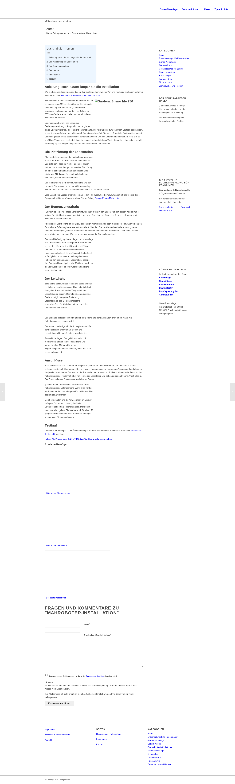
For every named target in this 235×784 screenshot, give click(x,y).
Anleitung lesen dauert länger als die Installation (71, 57)
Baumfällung (165, 281)
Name (87, 624)
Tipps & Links (165, 82)
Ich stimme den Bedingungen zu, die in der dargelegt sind (83, 676)
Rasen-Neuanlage (167, 72)
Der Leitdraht (55, 70)
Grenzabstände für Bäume (171, 69)
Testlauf (52, 79)
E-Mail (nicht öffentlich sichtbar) (97, 635)
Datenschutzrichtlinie (95, 676)
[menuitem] (169, 9)
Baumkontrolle (166, 284)
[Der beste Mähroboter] (2, 392)
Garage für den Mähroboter (107, 198)
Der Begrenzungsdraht (59, 66)
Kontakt (48, 740)
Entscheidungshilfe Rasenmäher (174, 58)
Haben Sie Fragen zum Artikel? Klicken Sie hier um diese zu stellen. (79, 439)
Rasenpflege (165, 75)
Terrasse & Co (165, 79)
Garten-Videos (165, 65)
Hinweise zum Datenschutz (57, 735)
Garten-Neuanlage (167, 62)
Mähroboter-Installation (58, 21)
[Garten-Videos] (232, 392)
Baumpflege (165, 277)
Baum (161, 55)
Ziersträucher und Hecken (171, 86)
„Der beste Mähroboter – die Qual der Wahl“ (80, 95)
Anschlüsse (54, 75)
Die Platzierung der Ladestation (63, 62)
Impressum (50, 729)
